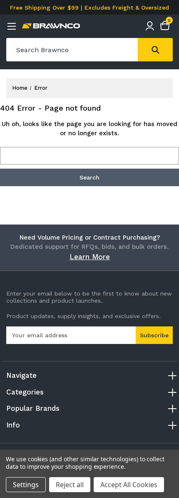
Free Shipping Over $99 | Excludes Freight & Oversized (89, 7)
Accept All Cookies (128, 484)
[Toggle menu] (11, 26)
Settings (26, 484)
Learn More (90, 257)
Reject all (70, 484)
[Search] (155, 49)
